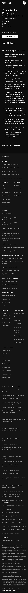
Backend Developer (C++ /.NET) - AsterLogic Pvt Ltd (11, 448)
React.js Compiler (19, 339)
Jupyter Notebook (7, 350)
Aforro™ (14, 516)
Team (3, 185)
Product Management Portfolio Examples (11, 229)
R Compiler (5, 357)
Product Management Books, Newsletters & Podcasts (10, 234)
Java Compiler (18, 317)
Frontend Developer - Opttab (10, 398)
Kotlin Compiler (6, 364)
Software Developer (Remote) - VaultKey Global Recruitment (11, 495)
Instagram (19, 195)
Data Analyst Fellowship (9, 171)
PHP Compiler (6, 360)
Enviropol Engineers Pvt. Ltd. (10, 529)
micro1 (17, 533)
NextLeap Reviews (7, 213)
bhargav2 (5, 509)
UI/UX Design (6, 299)
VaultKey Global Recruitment (10, 512)
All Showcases (6, 306)
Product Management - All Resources (13, 251)
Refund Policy (6, 202)
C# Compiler (17, 327)
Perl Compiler (6, 377)
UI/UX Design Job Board (9, 267)
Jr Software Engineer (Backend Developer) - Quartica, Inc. (11, 466)
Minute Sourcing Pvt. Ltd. (17, 526)
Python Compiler (19, 313)
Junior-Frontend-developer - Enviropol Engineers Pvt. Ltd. (13, 420)
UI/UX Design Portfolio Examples (12, 258)
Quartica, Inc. (20, 505)
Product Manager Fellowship (10, 164)
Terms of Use (6, 199)
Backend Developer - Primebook (12, 461)
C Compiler (17, 320)
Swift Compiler (6, 367)
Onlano (15, 523)
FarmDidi (19, 519)
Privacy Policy (6, 195)
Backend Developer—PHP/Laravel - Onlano (12, 439)
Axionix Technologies (8, 505)
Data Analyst (6, 302)
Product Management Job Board (11, 244)
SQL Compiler (18, 336)
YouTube (18, 192)
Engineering (5, 325)
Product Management (8, 295)
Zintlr (22, 529)
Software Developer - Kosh (11, 444)
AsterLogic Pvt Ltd (7, 533)
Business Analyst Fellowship (10, 174)
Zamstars (6, 526)
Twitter (18, 185)
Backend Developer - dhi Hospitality (13, 395)
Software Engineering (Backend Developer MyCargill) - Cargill (11, 403)
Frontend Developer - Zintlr (11, 470)
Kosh (10, 509)
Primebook (22, 523)
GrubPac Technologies (8, 519)
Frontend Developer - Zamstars (12, 491)
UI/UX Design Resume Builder (11, 270)
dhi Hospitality (6, 516)
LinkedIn (18, 189)
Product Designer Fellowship (10, 167)
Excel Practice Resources (9, 288)
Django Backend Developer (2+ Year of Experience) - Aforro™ (13, 411)
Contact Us (5, 206)
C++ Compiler (18, 323)
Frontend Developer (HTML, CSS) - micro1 (12, 457)
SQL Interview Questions (9, 281)
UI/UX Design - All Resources (10, 274)
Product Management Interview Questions (11, 223)
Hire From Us (6, 192)
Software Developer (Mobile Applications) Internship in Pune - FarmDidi (12, 430)
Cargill (4, 523)
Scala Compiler (6, 370)
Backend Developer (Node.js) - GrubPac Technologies (13, 478)
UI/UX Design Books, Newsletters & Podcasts (12, 262)
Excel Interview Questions (9, 284)
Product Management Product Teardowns (11, 239)
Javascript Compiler (17, 331)
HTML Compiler (18, 342)
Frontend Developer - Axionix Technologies (10, 391)
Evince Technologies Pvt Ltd (10, 540)
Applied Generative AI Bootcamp (12, 178)
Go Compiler (5, 353)
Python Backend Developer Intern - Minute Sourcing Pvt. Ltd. (12, 486)
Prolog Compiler (7, 374)
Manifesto (5, 189)
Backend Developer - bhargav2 (12, 407)
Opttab (9, 523)
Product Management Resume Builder (13, 247)
